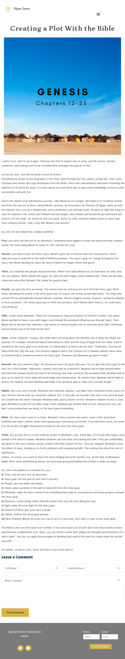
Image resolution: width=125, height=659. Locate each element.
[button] (98, 14)
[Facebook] (20, 648)
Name (86, 632)
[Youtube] (28, 648)
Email (104, 632)
